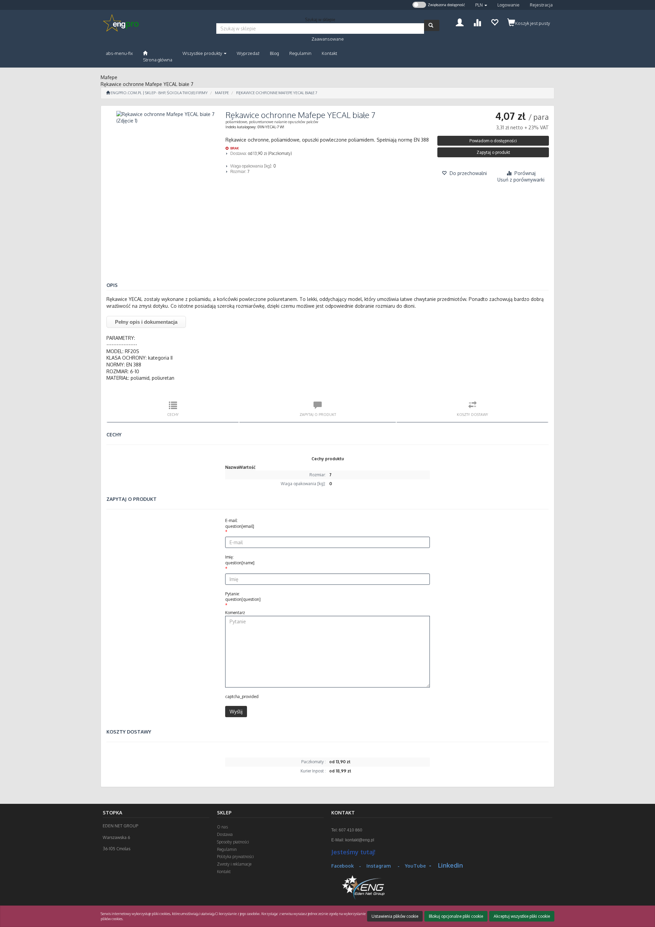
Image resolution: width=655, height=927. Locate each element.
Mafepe (222, 92)
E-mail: (239, 523)
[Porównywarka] (477, 21)
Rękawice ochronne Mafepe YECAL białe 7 (276, 92)
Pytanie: (243, 596)
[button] (481, 5)
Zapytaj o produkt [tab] (318, 414)
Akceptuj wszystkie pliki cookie (522, 916)
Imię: (239, 559)
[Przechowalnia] (494, 21)
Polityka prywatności (235, 856)
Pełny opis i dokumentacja (146, 322)
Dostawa (225, 834)
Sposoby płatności (233, 841)
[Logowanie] (459, 21)
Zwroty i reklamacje (234, 864)
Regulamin (227, 849)
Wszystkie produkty (203, 53)
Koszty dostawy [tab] (472, 414)
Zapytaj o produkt (493, 152)
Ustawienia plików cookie (395, 916)
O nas (222, 826)
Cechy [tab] (173, 414)
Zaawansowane (327, 39)
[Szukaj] (431, 25)
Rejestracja (541, 5)
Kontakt (224, 871)
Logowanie (508, 5)
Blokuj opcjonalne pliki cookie (456, 916)
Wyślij (236, 711)
